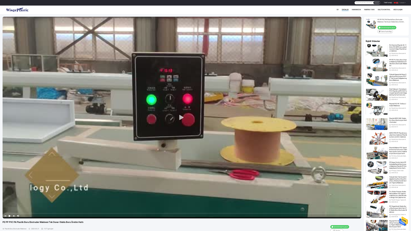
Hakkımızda (356, 9)
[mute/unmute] (18, 215)
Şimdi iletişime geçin (341, 227)
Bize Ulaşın (398, 9)
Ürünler (345, 9)
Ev (338, 9)
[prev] (5, 215)
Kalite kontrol (384, 9)
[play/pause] (9, 215)
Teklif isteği (388, 2)
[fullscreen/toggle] (358, 215)
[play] (182, 117)
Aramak (376, 3)
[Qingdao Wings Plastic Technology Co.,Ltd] (17, 10)
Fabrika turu (369, 9)
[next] (14, 215)
